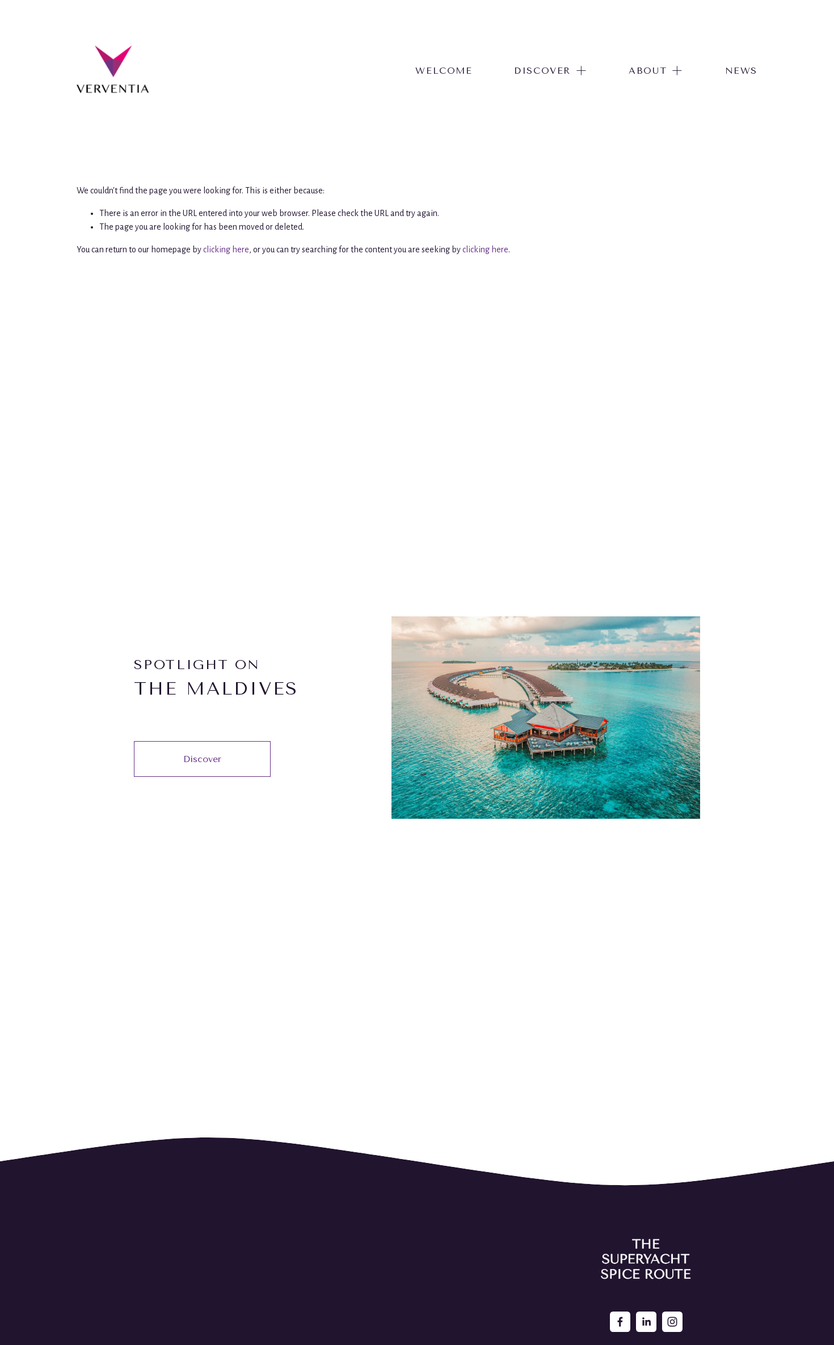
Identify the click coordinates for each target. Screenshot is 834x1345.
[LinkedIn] (646, 1322)
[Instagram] (672, 1322)
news (741, 70)
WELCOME (443, 70)
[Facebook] (620, 1322)
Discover (202, 759)
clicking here (226, 249)
